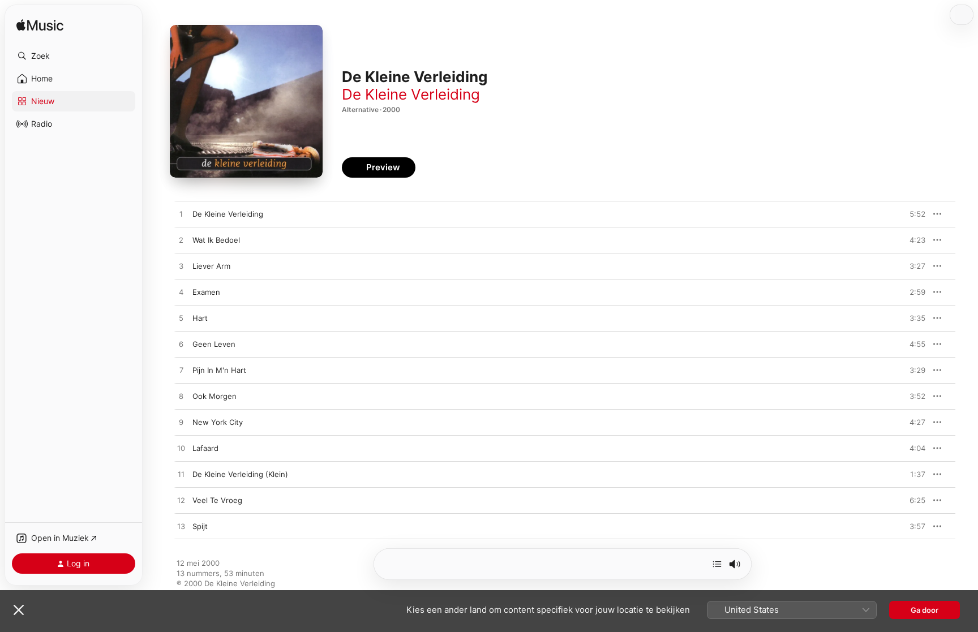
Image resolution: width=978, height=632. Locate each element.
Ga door (924, 609)
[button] (73, 56)
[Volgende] (717, 564)
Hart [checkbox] (200, 318)
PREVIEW (912, 213)
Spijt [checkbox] (200, 526)
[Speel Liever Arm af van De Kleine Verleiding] (181, 266)
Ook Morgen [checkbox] (214, 396)
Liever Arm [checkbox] (211, 265)
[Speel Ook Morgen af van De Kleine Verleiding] (181, 397)
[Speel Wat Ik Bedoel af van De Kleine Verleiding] (181, 240)
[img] (39, 25)
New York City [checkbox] (217, 422)
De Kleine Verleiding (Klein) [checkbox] (240, 474)
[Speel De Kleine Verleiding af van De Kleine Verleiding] (181, 214)
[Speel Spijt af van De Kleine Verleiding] (181, 527)
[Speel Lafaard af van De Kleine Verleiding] (181, 449)
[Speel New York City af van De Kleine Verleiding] (181, 423)
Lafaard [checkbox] (205, 448)
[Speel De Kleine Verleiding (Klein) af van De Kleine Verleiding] (181, 475)
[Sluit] (19, 610)
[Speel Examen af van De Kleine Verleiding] (181, 292)
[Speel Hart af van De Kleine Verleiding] (181, 318)
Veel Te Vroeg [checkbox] (217, 500)
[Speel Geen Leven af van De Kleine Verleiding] (181, 344)
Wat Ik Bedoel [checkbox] (216, 239)
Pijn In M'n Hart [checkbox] (219, 370)
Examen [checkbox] (206, 291)
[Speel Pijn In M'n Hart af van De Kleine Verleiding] (181, 371)
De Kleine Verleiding (411, 94)
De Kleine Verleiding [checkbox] (227, 213)
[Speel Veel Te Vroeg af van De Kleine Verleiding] (181, 501)
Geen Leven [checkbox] (213, 344)
